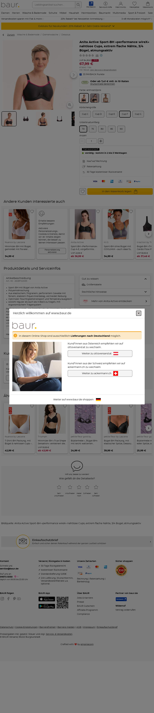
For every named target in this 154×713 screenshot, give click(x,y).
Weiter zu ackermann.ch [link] (96, 373)
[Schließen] (138, 313)
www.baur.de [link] (74, 399)
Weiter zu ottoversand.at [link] (97, 353)
